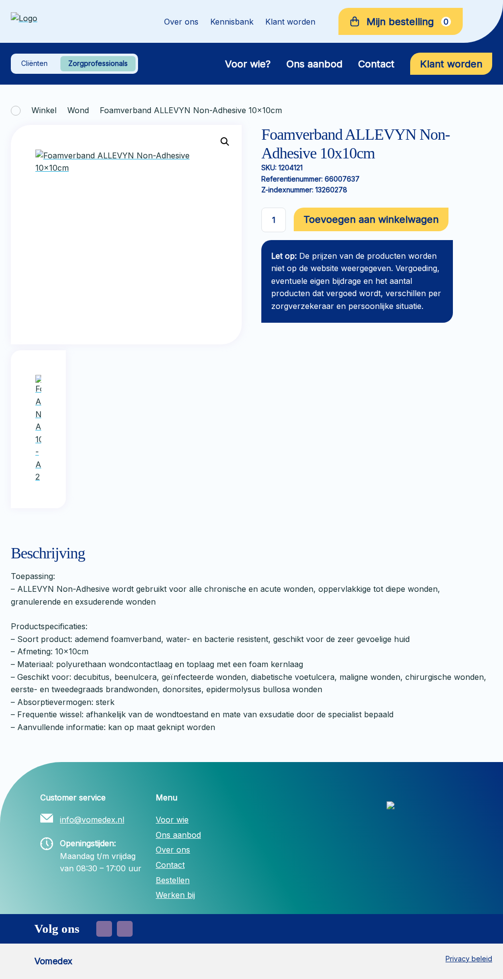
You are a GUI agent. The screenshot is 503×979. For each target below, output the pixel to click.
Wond (78, 110)
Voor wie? (248, 64)
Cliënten (34, 63)
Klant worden (290, 22)
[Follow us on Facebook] (104, 929)
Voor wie (172, 820)
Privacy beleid (469, 958)
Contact (376, 64)
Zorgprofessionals (98, 63)
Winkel (43, 110)
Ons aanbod (314, 64)
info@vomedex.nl (92, 820)
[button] (225, 142)
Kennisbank (231, 22)
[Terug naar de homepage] (74, 21)
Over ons (181, 22)
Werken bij (175, 895)
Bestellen (173, 880)
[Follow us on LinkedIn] (125, 929)
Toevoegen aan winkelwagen (371, 219)
